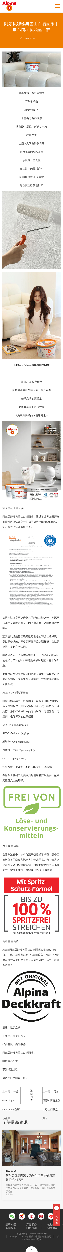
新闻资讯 (10, 1228)
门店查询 (31, 1228)
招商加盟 (52, 1228)
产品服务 (31, 1224)
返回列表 (31, 1095)
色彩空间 (52, 1224)
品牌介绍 (10, 1224)
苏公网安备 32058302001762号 (31, 1233)
